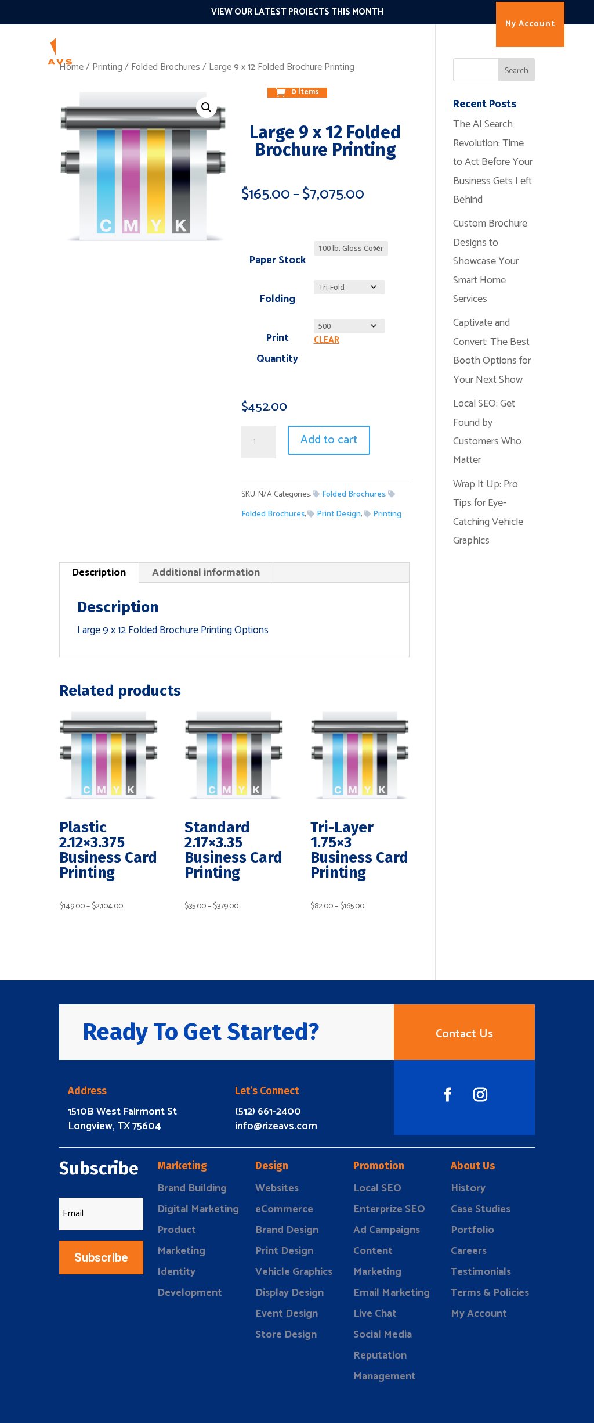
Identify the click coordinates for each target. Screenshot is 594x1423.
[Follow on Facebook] (448, 1095)
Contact (315, 74)
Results (410, 49)
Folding (277, 299)
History (468, 1188)
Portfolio (472, 1230)
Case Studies (480, 1209)
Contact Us (464, 1034)
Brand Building (192, 1188)
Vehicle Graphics (293, 1272)
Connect (324, 49)
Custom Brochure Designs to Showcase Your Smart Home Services (490, 261)
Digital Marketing (198, 1209)
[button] (206, 107)
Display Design (289, 1293)
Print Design (339, 514)
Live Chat (375, 1314)
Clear (326, 340)
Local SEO (377, 1188)
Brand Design (286, 1230)
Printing (387, 514)
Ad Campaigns (386, 1230)
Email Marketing (391, 1293)
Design (234, 49)
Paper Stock (277, 260)
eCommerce (284, 1209)
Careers (469, 1251)
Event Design (286, 1314)
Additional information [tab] (206, 572)
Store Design (286, 1334)
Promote (278, 49)
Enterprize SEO (389, 1209)
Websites (277, 1188)
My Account (530, 24)
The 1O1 (368, 49)
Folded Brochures (353, 494)
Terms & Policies (490, 1293)
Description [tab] (98, 572)
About (275, 74)
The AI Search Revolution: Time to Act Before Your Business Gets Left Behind (493, 162)
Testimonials (481, 1272)
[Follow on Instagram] (480, 1095)
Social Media (382, 1334)
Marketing (188, 49)
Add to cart (328, 440)
